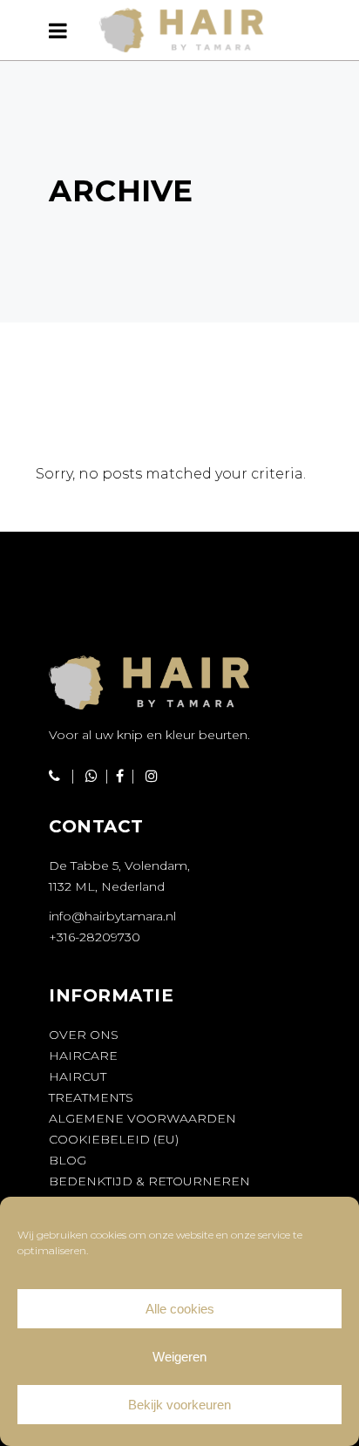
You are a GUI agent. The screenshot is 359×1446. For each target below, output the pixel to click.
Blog (67, 1160)
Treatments (91, 1097)
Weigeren (179, 1356)
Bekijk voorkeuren (179, 1404)
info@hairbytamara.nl (112, 916)
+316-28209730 (94, 937)
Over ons (84, 1034)
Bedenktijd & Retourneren (149, 1181)
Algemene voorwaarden (142, 1118)
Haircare (83, 1055)
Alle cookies (180, 1308)
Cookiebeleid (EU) (114, 1139)
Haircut (77, 1076)
